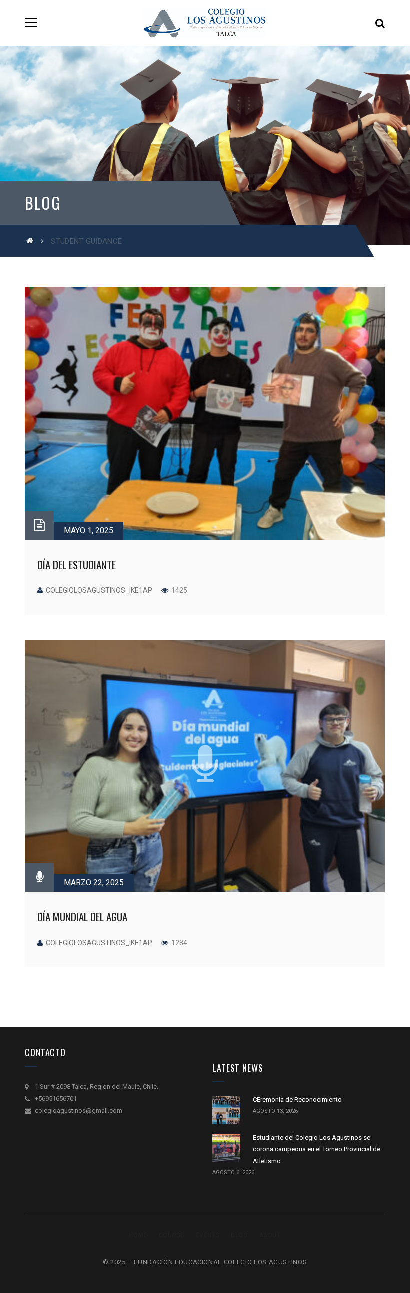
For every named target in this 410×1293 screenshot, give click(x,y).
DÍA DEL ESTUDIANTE (77, 564)
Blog (239, 1235)
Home (138, 1235)
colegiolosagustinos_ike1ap (99, 590)
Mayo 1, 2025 (89, 530)
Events (208, 1235)
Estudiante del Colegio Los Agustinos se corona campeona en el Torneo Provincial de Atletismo (316, 1149)
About (270, 1235)
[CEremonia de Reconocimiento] (226, 1110)
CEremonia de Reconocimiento (297, 1099)
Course (171, 1235)
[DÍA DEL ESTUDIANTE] (205, 413)
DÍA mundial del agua (83, 916)
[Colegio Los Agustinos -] (205, 22)
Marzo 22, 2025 (94, 882)
